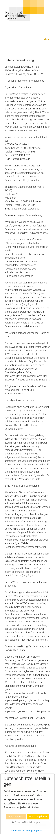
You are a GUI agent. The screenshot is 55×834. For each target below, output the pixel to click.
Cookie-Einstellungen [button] (27, 822)
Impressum (39, 830)
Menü (47, 39)
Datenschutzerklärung (21, 830)
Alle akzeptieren (38, 816)
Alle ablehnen (15, 816)
